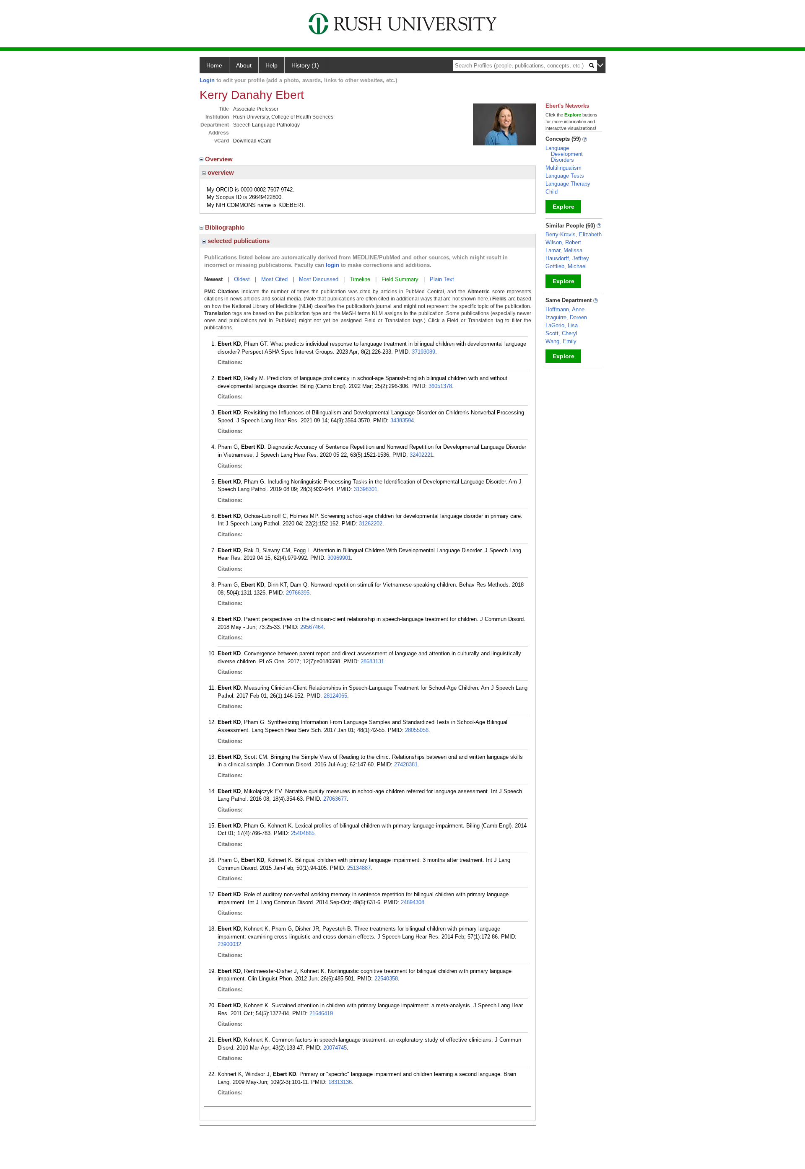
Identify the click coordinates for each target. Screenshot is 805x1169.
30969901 (339, 558)
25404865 (302, 833)
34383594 (402, 420)
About (244, 65)
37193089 (423, 352)
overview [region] (220, 172)
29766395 (297, 593)
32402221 (421, 455)
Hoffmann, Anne (564, 309)
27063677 (335, 799)
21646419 (321, 1013)
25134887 (359, 868)
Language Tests (564, 176)
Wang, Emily (560, 341)
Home (214, 65)
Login (207, 80)
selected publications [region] (238, 240)
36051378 (440, 386)
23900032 (229, 944)
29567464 (312, 627)
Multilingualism (563, 168)
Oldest (242, 279)
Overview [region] (219, 159)
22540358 (386, 978)
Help (271, 65)
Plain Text (442, 279)
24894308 (412, 902)
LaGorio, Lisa (561, 325)
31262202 (370, 523)
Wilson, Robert (563, 242)
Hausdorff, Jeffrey (567, 258)
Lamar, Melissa (563, 250)
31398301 (365, 489)
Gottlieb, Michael (566, 266)
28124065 (335, 696)
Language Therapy (567, 184)
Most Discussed (318, 279)
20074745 (335, 1048)
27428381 (406, 764)
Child (551, 192)
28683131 (372, 661)
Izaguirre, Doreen (566, 317)
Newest (213, 279)
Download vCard (252, 141)
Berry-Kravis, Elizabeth (573, 234)
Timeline (360, 279)
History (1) (305, 65)
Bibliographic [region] (225, 227)
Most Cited (274, 279)
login (332, 265)
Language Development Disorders (564, 154)
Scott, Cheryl (561, 333)
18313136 (340, 1082)
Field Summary (400, 279)
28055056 (416, 730)
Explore (563, 206)
